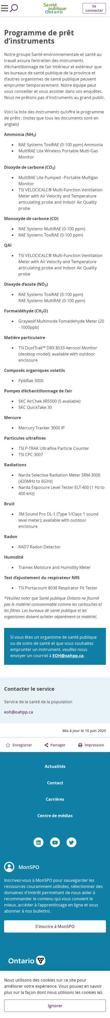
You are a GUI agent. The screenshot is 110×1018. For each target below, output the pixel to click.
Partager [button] (57, 745)
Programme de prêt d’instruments (39, 37)
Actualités (55, 766)
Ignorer (55, 1006)
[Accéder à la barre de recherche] (13, 8)
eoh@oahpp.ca (18, 712)
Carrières (55, 799)
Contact (55, 783)
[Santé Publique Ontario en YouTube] (55, 842)
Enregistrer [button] (22, 745)
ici (99, 992)
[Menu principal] (4, 8)
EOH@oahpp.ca (68, 655)
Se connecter (94, 8)
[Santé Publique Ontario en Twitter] (71, 842)
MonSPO (28, 867)
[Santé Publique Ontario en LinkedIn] (38, 842)
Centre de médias (55, 815)
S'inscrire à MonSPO (55, 926)
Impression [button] (94, 745)
